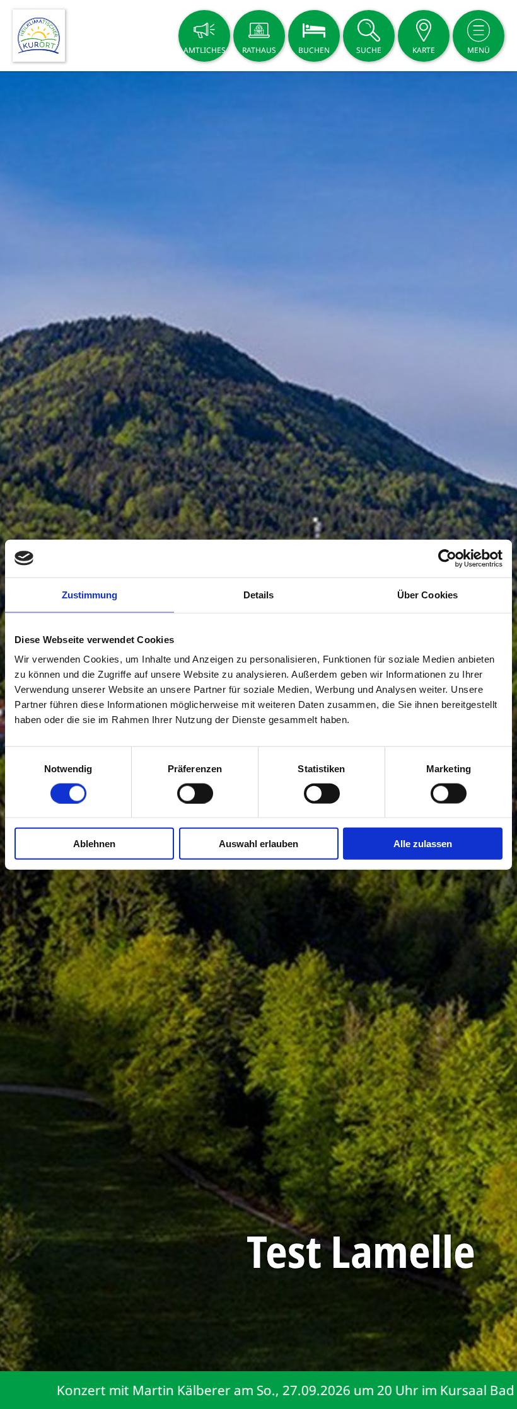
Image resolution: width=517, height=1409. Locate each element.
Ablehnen (94, 843)
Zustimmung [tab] (90, 594)
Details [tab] (258, 594)
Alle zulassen (422, 843)
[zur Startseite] (39, 35)
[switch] (195, 793)
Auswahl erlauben (258, 843)
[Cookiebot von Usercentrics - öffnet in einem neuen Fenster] (447, 558)
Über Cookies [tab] (427, 594)
